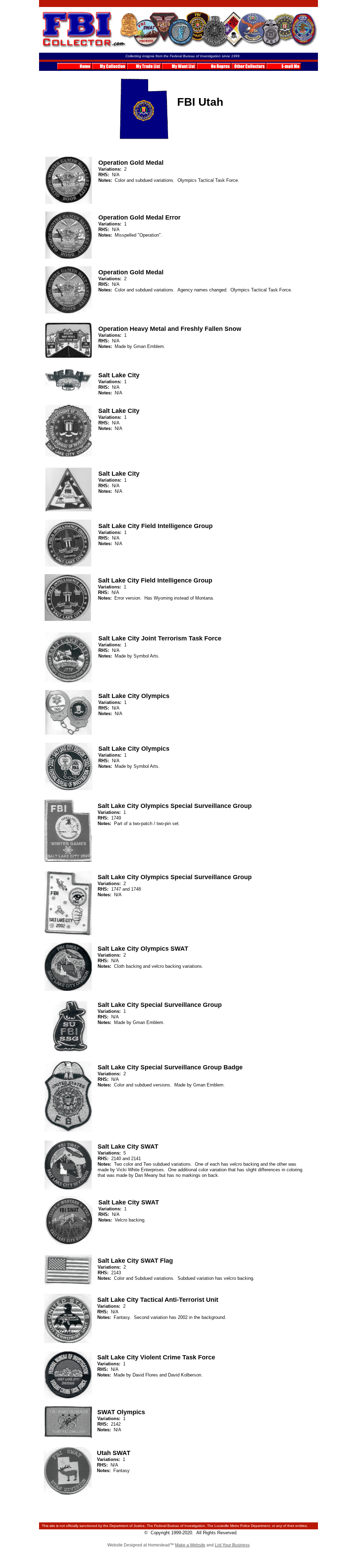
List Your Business (232, 1545)
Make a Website (190, 1545)
